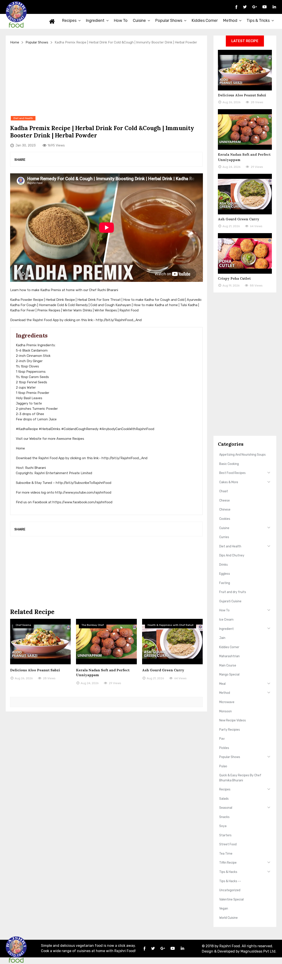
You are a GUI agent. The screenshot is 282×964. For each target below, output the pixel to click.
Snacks (224, 817)
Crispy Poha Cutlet (234, 278)
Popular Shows (168, 20)
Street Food (228, 844)
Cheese (224, 500)
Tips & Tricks (258, 20)
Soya (222, 826)
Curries (224, 537)
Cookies (224, 519)
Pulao (223, 766)
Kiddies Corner (204, 20)
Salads (224, 799)
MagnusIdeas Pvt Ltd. (258, 951)
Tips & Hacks (228, 872)
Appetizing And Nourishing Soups (242, 455)
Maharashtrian (229, 656)
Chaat (223, 491)
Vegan (223, 908)
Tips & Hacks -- (230, 881)
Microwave (226, 702)
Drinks (223, 565)
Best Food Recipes (232, 473)
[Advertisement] (106, 80)
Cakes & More (228, 482)
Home (52, 21)
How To (121, 20)
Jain (222, 638)
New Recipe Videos (232, 720)
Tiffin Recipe (228, 863)
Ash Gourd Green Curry (163, 670)
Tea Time (225, 853)
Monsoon (225, 711)
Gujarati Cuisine (230, 601)
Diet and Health (230, 546)
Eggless (224, 574)
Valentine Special (231, 899)
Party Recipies (229, 730)
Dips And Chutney (231, 555)
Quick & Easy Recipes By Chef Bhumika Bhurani (240, 777)
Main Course (227, 665)
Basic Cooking (229, 464)
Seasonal (225, 808)
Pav (222, 739)
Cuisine (139, 20)
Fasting (224, 583)
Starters (225, 835)
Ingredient (95, 20)
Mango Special (229, 674)
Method (230, 20)
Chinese (224, 509)
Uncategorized (229, 890)
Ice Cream (226, 619)
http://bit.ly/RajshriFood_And (119, 320)
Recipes (69, 20)
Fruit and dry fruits (232, 592)
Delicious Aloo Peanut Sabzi (35, 670)
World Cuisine (228, 918)
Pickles (224, 748)
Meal (222, 684)
